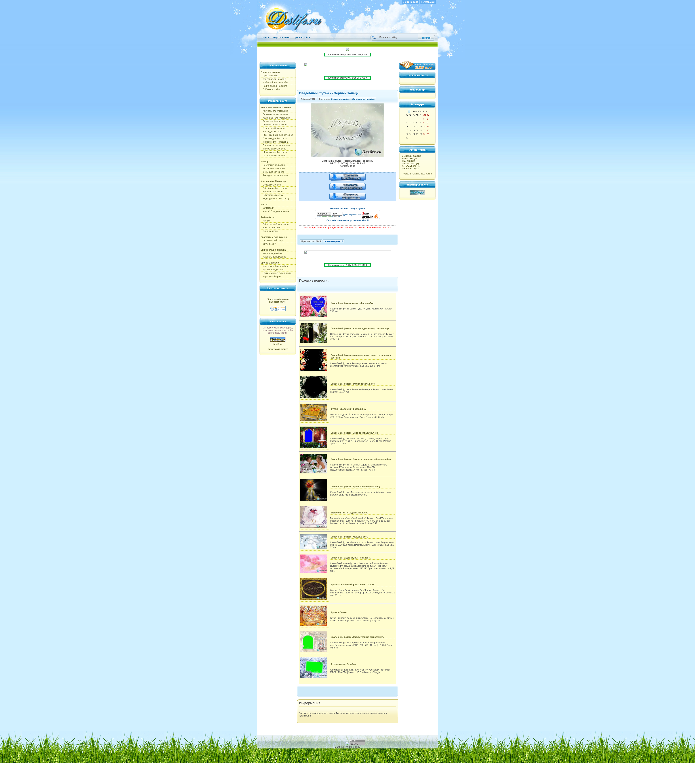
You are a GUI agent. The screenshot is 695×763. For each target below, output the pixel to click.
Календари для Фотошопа (275, 118)
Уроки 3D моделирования (275, 211)
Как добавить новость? (273, 79)
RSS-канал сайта (271, 89)
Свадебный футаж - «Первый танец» (329, 93)
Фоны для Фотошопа (272, 172)
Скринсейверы (269, 231)
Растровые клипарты (273, 165)
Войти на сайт (410, 2)
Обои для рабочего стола (275, 224)
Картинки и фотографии (274, 266)
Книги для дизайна (271, 253)
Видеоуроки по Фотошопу (275, 198)
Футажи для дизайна (272, 269)
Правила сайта (302, 37)
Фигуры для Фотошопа (273, 148)
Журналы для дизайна (273, 257)
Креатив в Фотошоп (272, 191)
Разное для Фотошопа (273, 155)
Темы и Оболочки (271, 227)
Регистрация (428, 2)
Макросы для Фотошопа (274, 142)
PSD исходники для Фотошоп (277, 135)
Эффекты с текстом (272, 195)
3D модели (267, 208)
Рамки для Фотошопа (273, 121)
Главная (265, 37)
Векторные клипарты (273, 168)
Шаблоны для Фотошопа (274, 124)
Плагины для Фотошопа (274, 138)
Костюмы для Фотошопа (274, 111)
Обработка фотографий (274, 188)
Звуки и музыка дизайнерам (276, 273)
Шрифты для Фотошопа (274, 152)
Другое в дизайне (340, 99)
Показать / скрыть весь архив (417, 173)
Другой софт (268, 244)
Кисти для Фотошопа (273, 131)
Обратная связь (281, 37)
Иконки (265, 221)
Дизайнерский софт (272, 240)
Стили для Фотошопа (273, 128)
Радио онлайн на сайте (274, 86)
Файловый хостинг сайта (274, 82)
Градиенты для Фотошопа (275, 145)
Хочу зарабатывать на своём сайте (278, 300)
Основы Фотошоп (271, 185)
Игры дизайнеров (271, 276)
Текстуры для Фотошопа (274, 175)
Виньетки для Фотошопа (274, 114)
